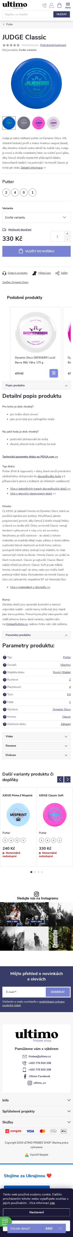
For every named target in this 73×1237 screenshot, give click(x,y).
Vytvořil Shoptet (39, 1155)
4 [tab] (42, 872)
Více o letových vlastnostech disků (31, 493)
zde (52, 1203)
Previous (60, 779)
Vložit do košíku (39, 251)
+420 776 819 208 (39, 1063)
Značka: (15, 282)
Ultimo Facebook (39, 1076)
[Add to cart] (53, 373)
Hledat (62, 14)
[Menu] (68, 5)
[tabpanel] (18, 826)
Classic (66, 717)
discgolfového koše (49, 476)
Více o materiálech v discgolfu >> (30, 587)
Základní (66, 724)
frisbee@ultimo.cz (40, 1056)
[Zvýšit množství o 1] (67, 234)
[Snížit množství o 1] (67, 239)
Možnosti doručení (19, 230)
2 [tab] (35, 872)
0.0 (69, 694)
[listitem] (35, 344)
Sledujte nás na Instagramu (37, 898)
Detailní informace (32, 168)
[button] (6, 344)
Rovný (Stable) (62, 672)
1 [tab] (31, 872)
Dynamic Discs (62, 709)
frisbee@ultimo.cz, (17, 624)
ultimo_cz (40, 1083)
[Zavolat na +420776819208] (44, 5)
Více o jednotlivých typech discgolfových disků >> (40, 489)
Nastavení (36, 1212)
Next (67, 779)
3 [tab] (38, 872)
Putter (67, 657)
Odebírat (58, 992)
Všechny (65, 665)
